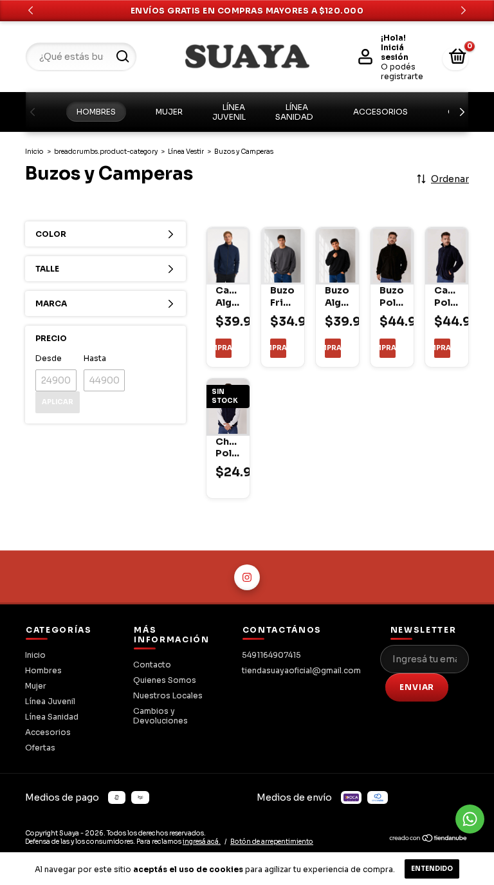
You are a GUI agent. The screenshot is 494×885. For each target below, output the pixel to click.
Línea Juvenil (229, 112)
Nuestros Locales (168, 695)
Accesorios (380, 111)
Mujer (169, 111)
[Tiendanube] (429, 840)
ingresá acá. (202, 841)
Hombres (96, 111)
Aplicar (57, 402)
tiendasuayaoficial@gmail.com (301, 670)
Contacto (152, 664)
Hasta (95, 358)
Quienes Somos (164, 680)
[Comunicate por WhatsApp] (469, 819)
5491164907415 (271, 655)
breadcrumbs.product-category (106, 151)
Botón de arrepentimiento (271, 841)
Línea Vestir (186, 151)
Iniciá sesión (394, 52)
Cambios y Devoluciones (160, 715)
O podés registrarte (402, 71)
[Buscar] (122, 56)
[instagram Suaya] (247, 577)
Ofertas (40, 747)
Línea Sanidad (294, 112)
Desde (48, 358)
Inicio (34, 151)
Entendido (432, 868)
